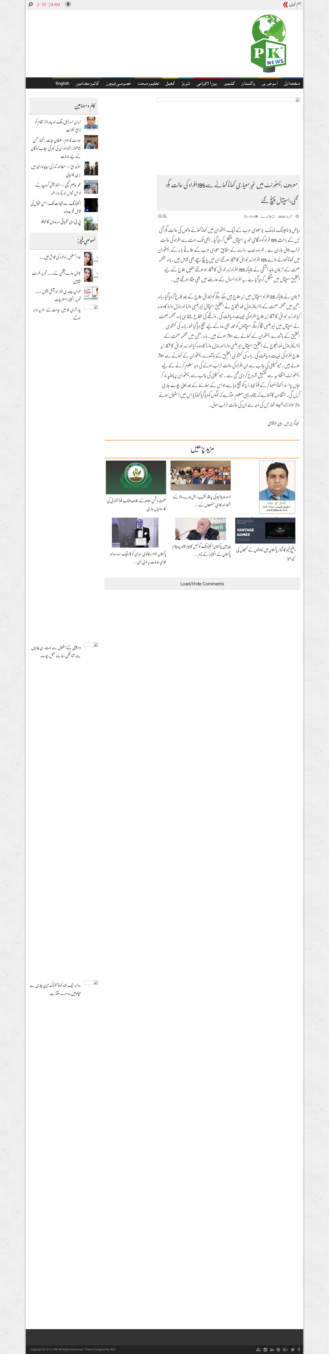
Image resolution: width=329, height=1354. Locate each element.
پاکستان (248, 84)
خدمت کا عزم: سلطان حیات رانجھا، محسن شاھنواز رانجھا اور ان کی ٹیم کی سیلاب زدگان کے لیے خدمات (56, 148)
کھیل (170, 84)
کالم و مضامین (87, 84)
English (62, 84)
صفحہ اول (292, 84)
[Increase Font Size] (165, 216)
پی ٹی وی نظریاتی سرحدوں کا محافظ (61, 221)
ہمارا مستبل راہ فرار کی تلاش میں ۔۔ (60, 257)
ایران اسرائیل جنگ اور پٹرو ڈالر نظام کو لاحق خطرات (249, 5)
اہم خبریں (270, 84)
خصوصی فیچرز (118, 84)
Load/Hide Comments (202, 584)
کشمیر (229, 84)
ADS (112, 1349)
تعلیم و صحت (148, 84)
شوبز (186, 84)
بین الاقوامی (207, 84)
